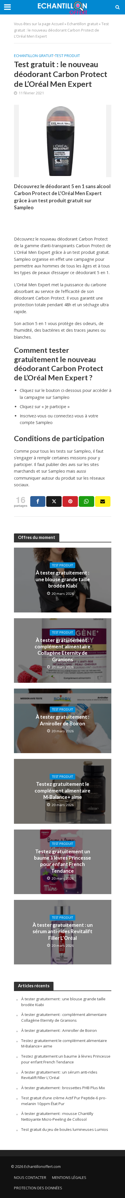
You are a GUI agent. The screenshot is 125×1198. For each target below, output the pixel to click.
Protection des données (38, 1188)
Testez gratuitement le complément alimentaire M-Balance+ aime (62, 790)
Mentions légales (69, 1177)
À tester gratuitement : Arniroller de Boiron (62, 720)
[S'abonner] (102, 501)
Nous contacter (30, 1177)
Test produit (67, 55)
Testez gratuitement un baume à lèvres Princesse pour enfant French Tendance (62, 861)
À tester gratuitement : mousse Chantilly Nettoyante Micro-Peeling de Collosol (57, 1116)
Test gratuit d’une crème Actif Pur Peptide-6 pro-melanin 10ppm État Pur (63, 1100)
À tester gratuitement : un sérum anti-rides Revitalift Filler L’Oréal (63, 931)
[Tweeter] (54, 501)
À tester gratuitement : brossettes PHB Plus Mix (63, 1087)
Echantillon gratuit (82, 23)
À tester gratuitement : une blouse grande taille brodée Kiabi (62, 579)
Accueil (57, 23)
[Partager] (38, 501)
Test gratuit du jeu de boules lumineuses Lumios (64, 1129)
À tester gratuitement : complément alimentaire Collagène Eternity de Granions (62, 650)
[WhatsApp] (86, 501)
